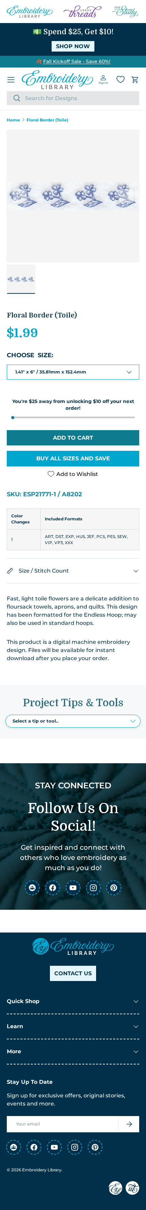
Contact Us (73, 973)
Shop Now (73, 46)
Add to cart (73, 438)
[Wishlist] (120, 79)
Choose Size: (30, 355)
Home (13, 120)
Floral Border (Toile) (47, 120)
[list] (73, 196)
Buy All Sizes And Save (73, 458)
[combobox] (73, 98)
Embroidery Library (41, 1169)
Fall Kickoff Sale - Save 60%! (76, 61)
